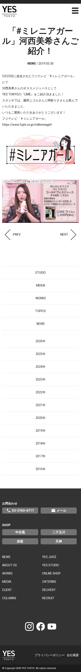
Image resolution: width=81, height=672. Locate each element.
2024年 (41, 366)
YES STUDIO (50, 565)
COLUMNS (9, 598)
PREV (17, 234)
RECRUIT (48, 598)
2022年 (41, 392)
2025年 (41, 354)
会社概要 (73, 655)
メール (58, 510)
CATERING (49, 581)
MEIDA (40, 285)
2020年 (41, 418)
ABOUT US (9, 565)
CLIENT (7, 590)
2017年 (41, 456)
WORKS (40, 298)
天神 (59, 541)
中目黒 (20, 532)
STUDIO (40, 272)
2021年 (41, 405)
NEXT (64, 234)
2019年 (41, 430)
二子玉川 (58, 532)
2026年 (41, 341)
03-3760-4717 (20, 510)
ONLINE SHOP (51, 573)
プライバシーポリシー (50, 655)
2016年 (41, 469)
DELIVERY (49, 590)
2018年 (41, 443)
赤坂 (20, 541)
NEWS (41, 323)
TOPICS (40, 311)
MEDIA (6, 581)
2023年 (41, 379)
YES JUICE (49, 557)
